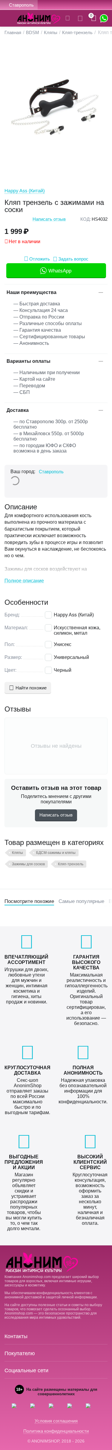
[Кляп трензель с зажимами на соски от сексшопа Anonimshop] (56, 107)
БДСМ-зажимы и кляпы (56, 853)
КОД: (85, 219)
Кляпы (17, 853)
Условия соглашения (56, 1420)
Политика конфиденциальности (56, 1431)
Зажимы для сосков (28, 864)
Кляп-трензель (70, 864)
